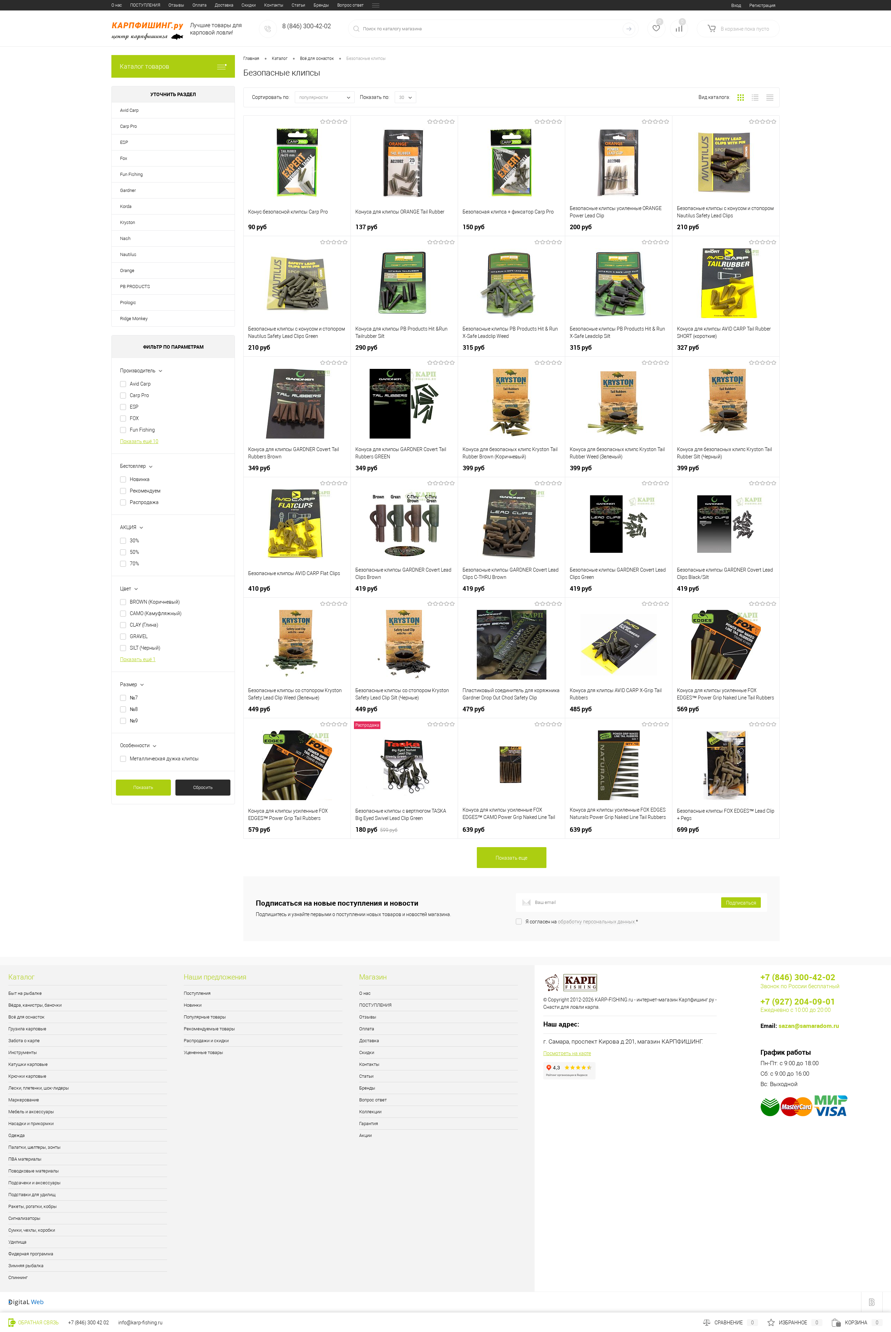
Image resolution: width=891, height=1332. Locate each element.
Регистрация (762, 5)
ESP (124, 142)
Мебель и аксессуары (31, 1111)
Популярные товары (205, 1017)
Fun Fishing (131, 174)
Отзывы (176, 5)
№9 (134, 720)
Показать (143, 787)
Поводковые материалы (33, 1171)
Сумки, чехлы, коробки (31, 1230)
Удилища (17, 1242)
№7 (134, 697)
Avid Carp (129, 110)
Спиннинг (17, 1277)
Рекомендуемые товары (209, 1028)
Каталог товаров (144, 66)
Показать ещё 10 (139, 441)
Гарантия (368, 1123)
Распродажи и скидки (206, 1040)
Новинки (193, 1005)
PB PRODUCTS (135, 286)
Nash (125, 238)
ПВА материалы (24, 1159)
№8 (134, 709)
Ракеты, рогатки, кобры (32, 1206)
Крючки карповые (27, 1076)
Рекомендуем (145, 491)
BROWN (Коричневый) (155, 602)
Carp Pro (128, 126)
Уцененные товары (203, 1052)
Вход (736, 5)
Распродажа (144, 502)
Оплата (199, 5)
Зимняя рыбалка (26, 1265)
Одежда (16, 1135)
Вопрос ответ (350, 5)
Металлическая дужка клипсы (164, 758)
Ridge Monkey (134, 318)
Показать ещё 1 (138, 659)
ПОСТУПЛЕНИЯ (145, 5)
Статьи (298, 5)
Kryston (127, 222)
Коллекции (370, 1111)
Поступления (197, 993)
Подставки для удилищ (31, 1194)
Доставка (224, 5)
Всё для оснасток (26, 1017)
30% (134, 540)
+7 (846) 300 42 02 (88, 1322)
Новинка (140, 479)
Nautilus (128, 254)
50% (134, 552)
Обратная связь (38, 1322)
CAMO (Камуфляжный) (156, 613)
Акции (365, 1135)
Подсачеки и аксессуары (34, 1182)
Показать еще (511, 858)
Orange (127, 270)
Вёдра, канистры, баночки (35, 1005)
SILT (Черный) (145, 648)
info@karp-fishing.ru (140, 1322)
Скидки (249, 5)
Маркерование (23, 1099)
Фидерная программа (30, 1253)
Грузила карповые (27, 1028)
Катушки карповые (28, 1064)
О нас (116, 5)
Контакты (273, 5)
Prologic (128, 302)
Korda (126, 206)
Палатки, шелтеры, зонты (34, 1147)
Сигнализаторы (24, 1218)
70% (134, 563)
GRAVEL (139, 636)
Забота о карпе (24, 1040)
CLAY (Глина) (144, 625)
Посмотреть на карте (567, 1053)
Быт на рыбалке (25, 993)
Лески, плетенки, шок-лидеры (38, 1088)
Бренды (321, 5)
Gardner (128, 190)
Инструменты (22, 1052)
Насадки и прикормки (31, 1123)
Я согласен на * (582, 921)
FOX (134, 418)
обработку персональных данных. (597, 921)
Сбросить (203, 787)
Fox (123, 158)
